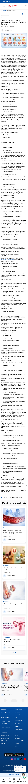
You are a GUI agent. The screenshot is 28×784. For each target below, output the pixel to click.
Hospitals (3, 714)
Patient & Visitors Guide (7, 723)
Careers (17, 743)
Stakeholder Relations (20, 741)
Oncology (3, 18)
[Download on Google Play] (19, 755)
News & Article (18, 720)
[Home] (6, 6)
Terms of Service (7, 767)
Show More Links (13, 774)
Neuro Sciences (5, 735)
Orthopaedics (4, 741)
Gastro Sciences (5, 738)
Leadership (17, 738)
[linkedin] (18, 759)
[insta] (12, 759)
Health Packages (5, 717)
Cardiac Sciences (5, 730)
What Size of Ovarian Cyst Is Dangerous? (11, 640)
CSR (16, 746)
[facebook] (15, 759)
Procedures (18, 712)
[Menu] (26, 6)
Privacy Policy (20, 765)
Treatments (17, 714)
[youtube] (25, 759)
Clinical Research (19, 729)
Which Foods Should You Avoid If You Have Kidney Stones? (14, 569)
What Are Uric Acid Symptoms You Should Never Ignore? (13, 605)
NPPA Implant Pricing (9, 765)
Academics (17, 726)
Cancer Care (4, 732)
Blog (4, 10)
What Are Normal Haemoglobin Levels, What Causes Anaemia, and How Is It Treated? (13, 532)
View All (14, 652)
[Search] (23, 6)
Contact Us (18, 749)
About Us (17, 735)
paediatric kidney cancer (7, 259)
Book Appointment (5, 712)
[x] (21, 759)
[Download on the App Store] (9, 755)
